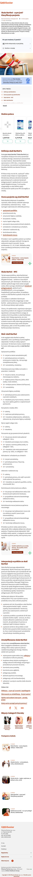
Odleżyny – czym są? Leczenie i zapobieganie (15, 691)
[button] (10, 708)
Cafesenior (3, 822)
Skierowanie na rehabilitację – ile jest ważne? (16, 694)
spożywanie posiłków (10, 211)
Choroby (15, 822)
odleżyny (27, 656)
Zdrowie (9, 822)
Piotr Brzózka (9, 20)
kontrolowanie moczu (10, 235)
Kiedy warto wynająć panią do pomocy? (14, 703)
